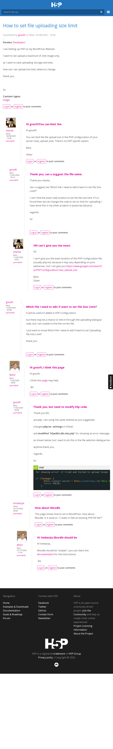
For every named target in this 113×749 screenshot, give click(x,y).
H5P (56, 643)
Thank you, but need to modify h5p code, (60, 407)
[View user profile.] (11, 126)
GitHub (42, 610)
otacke (10, 130)
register (18, 106)
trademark (59, 653)
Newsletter (44, 618)
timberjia (18, 503)
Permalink (10, 141)
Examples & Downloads (16, 606)
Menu (108, 13)
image (6, 100)
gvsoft (21, 35)
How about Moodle (47, 508)
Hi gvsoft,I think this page (47, 367)
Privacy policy (45, 657)
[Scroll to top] (56, 667)
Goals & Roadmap (12, 614)
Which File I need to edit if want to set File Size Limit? (61, 307)
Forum (6, 618)
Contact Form (45, 614)
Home (6, 602)
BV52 (13, 375)
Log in (7, 106)
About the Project (83, 633)
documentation (45, 554)
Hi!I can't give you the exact (51, 245)
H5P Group (75, 653)
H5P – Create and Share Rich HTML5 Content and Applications (56, 5)
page (45, 380)
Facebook (43, 602)
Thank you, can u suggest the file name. (56, 174)
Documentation (11, 610)
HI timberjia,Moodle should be (57, 537)
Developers (19, 42)
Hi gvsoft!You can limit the (44, 124)
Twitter (42, 606)
